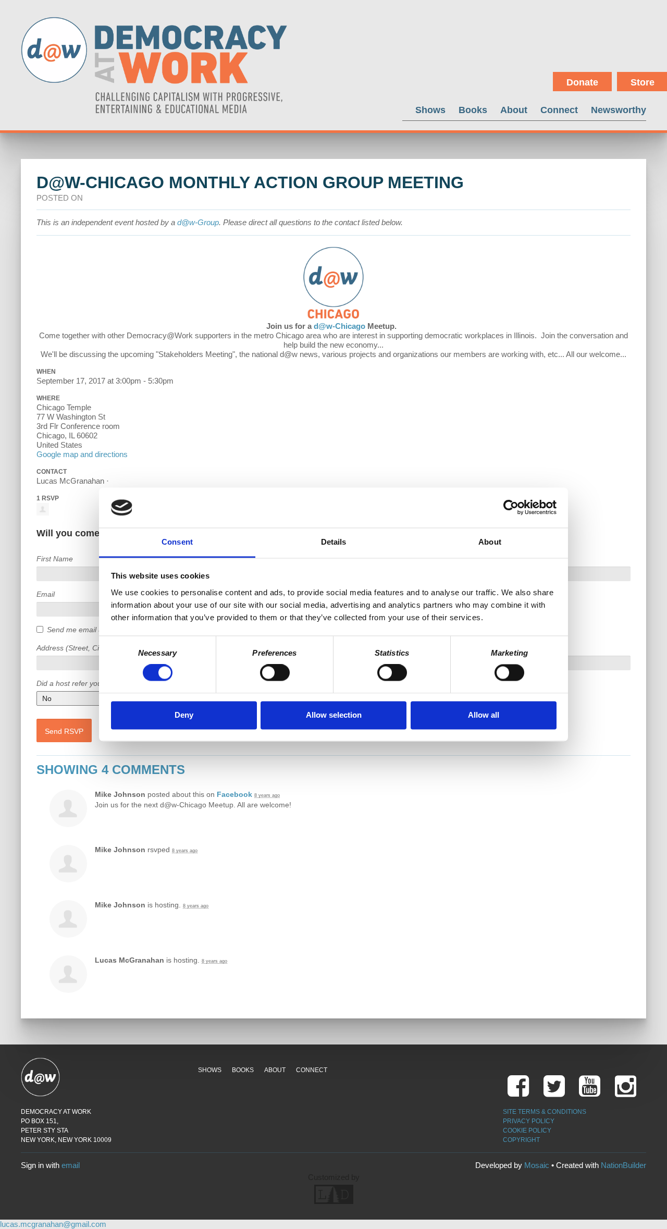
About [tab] (489, 541)
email (70, 1165)
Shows (430, 109)
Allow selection (334, 714)
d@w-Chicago (339, 326)
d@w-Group (198, 222)
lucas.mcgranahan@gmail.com (53, 1224)
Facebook (234, 794)
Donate (582, 82)
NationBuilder (623, 1165)
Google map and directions (82, 454)
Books (473, 109)
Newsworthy (618, 109)
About (513, 109)
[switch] (275, 673)
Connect (559, 109)
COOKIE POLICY (527, 1130)
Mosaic (536, 1165)
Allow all (483, 714)
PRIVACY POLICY (528, 1121)
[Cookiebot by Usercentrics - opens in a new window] (511, 507)
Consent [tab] (177, 541)
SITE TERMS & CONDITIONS (544, 1111)
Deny (184, 714)
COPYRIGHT (521, 1140)
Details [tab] (334, 541)
